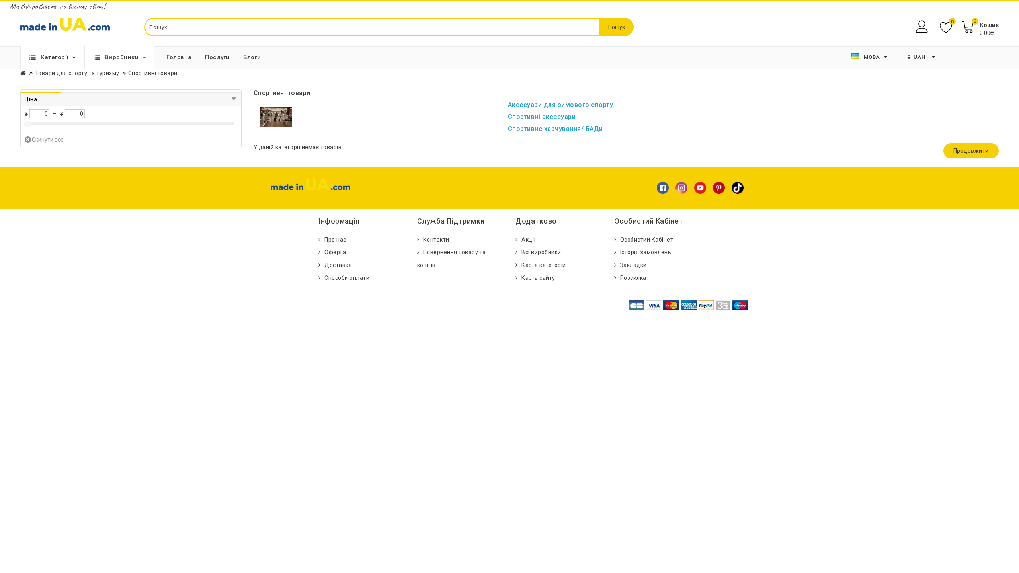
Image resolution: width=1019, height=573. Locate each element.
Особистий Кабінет (646, 239)
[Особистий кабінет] (923, 27)
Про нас (335, 239)
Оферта (335, 252)
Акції (528, 239)
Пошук (616, 27)
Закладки (633, 265)
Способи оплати (346, 278)
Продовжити (971, 151)
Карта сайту (538, 278)
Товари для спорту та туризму (77, 73)
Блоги (252, 57)
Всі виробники (541, 252)
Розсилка (633, 278)
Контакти (436, 239)
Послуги (217, 57)
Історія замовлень (646, 252)
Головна (179, 57)
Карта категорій (543, 265)
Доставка (338, 265)
